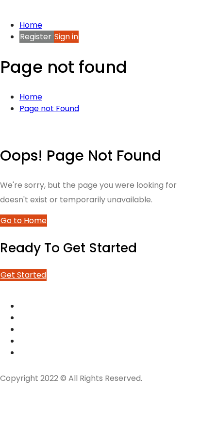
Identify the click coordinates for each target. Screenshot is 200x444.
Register (36, 36)
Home (30, 25)
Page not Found (49, 108)
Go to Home (23, 220)
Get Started (23, 274)
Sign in (66, 36)
